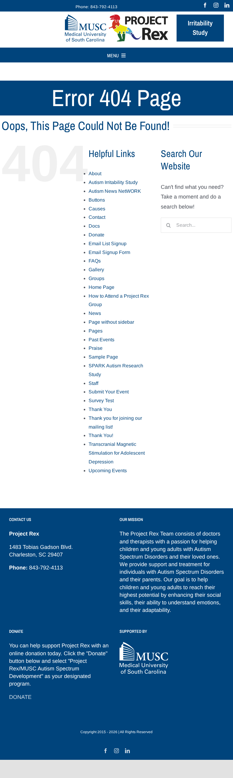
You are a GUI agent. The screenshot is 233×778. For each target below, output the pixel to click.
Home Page (101, 287)
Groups (96, 278)
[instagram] (216, 5)
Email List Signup (108, 243)
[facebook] (205, 5)
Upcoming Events (108, 470)
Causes (97, 208)
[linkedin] (227, 5)
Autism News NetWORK (115, 191)
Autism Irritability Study (113, 182)
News (95, 313)
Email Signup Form (109, 252)
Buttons (97, 199)
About (95, 173)
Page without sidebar (111, 322)
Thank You (100, 409)
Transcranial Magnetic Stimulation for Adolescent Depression (117, 453)
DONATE (20, 697)
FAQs (95, 260)
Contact (97, 217)
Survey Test (101, 400)
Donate (96, 234)
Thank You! (101, 435)
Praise (96, 348)
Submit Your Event (109, 391)
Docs (94, 226)
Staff (93, 383)
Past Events (101, 339)
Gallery (96, 269)
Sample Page (103, 356)
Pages (96, 330)
